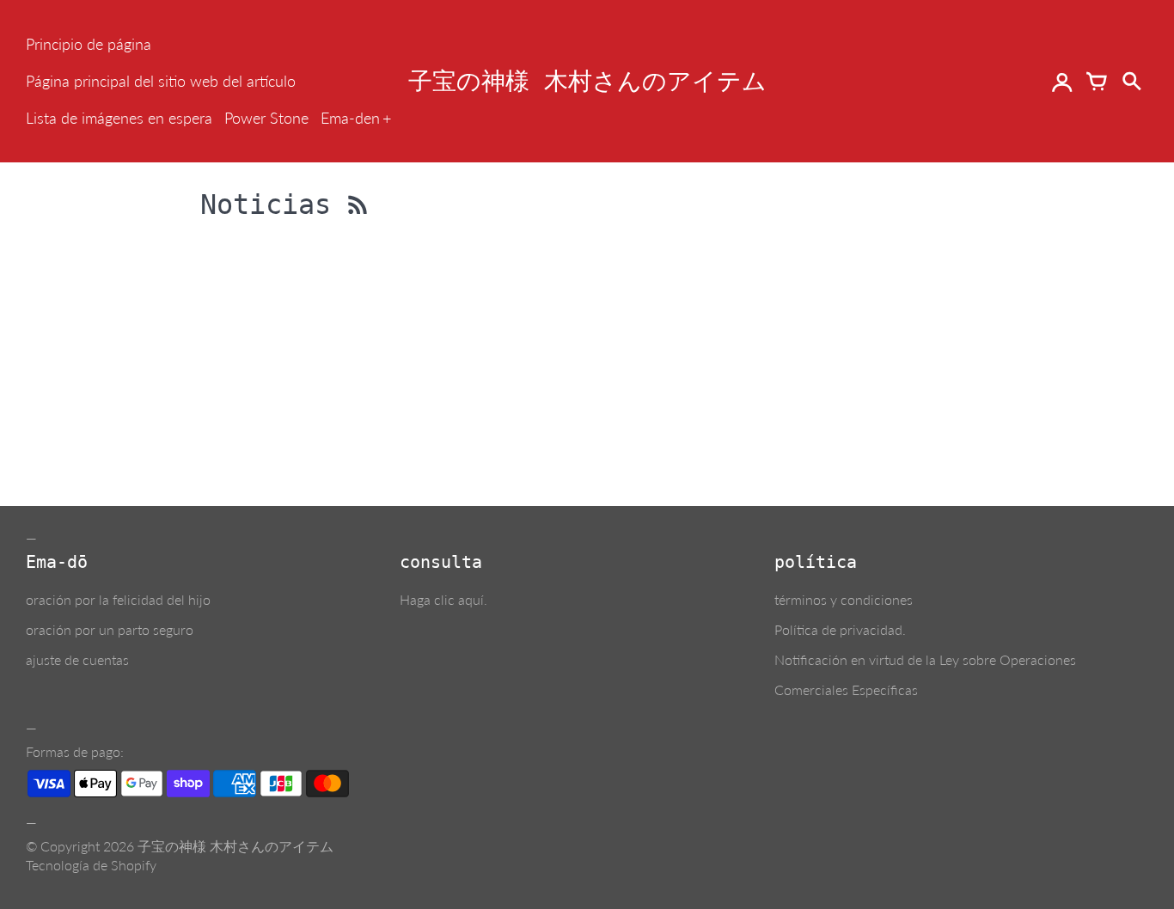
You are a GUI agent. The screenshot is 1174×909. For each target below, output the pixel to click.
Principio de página (88, 43)
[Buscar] (1131, 82)
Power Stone (266, 117)
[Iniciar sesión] (1062, 82)
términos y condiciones (843, 599)
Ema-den (350, 117)
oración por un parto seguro (109, 629)
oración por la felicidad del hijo (118, 599)
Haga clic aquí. (443, 599)
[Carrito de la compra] (1096, 82)
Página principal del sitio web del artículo (161, 80)
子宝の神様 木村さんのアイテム (235, 846)
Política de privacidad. (840, 629)
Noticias (273, 204)
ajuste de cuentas (77, 659)
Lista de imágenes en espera (119, 117)
